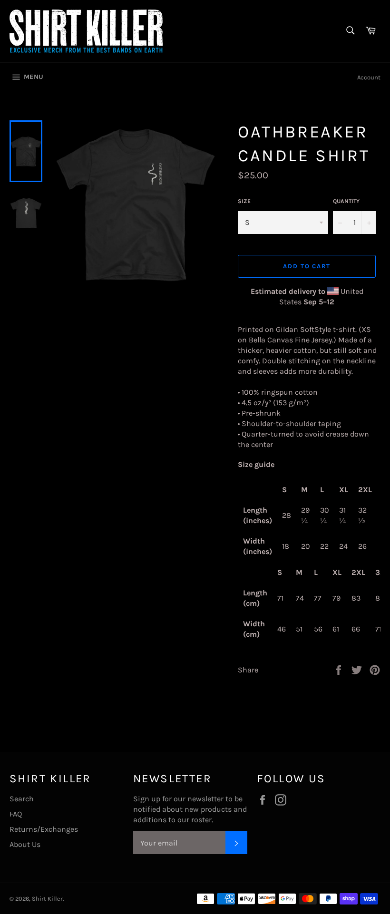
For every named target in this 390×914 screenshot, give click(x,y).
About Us (25, 844)
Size (244, 201)
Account (368, 77)
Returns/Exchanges (44, 829)
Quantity (346, 201)
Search (22, 798)
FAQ (16, 813)
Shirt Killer (47, 898)
